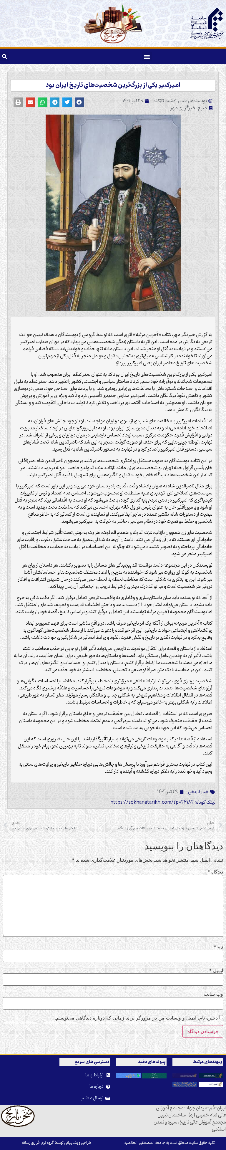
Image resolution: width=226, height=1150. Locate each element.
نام (218, 946)
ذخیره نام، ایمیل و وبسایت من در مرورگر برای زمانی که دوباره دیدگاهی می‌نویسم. (136, 1017)
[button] (147, 56)
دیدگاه (215, 871)
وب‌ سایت (213, 994)
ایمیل (216, 970)
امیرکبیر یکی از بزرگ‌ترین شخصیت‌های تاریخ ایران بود (113, 85)
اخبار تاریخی (199, 792)
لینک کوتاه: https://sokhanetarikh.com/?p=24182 (162, 802)
